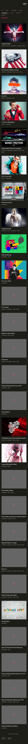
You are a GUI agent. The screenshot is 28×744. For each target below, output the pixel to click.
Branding (14, 10)
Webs (8, 10)
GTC (17, 733)
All (3, 10)
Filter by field (4, 17)
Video (12, 12)
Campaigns (5, 12)
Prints (21, 10)
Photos (4, 15)
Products (19, 12)
